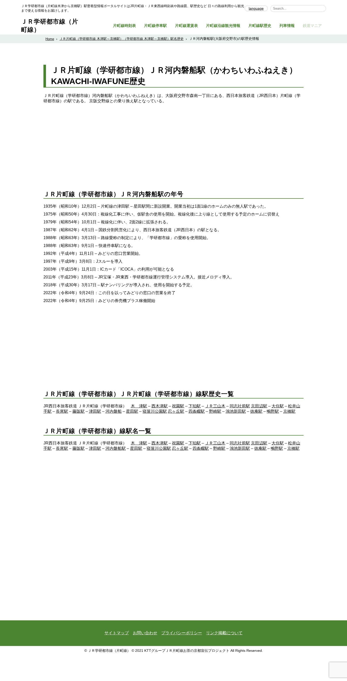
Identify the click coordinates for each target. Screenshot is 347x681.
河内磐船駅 (115, 448)
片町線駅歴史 (259, 25)
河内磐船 (113, 411)
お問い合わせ (145, 633)
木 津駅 (139, 406)
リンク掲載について (224, 633)
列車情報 (287, 25)
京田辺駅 (259, 406)
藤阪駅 (78, 411)
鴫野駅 (273, 411)
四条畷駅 (196, 411)
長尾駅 (62, 411)
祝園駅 (178, 406)
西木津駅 (159, 406)
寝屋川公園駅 (155, 411)
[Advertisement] (173, 141)
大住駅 (278, 406)
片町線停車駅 (155, 25)
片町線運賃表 (186, 25)
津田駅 (95, 411)
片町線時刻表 (124, 25)
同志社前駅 (240, 406)
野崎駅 (215, 411)
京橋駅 (289, 411)
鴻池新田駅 (236, 411)
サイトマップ (116, 633)
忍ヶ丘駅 (176, 411)
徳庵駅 (256, 411)
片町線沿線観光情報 (223, 25)
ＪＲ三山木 (215, 406)
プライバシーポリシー (181, 633)
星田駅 (132, 411)
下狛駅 (194, 406)
